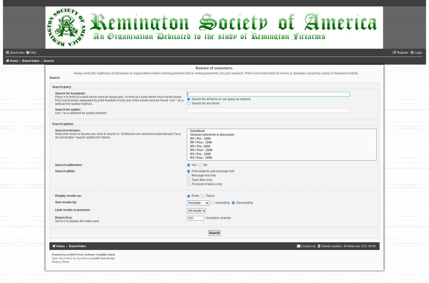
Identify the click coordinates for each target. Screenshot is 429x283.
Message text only (203, 175)
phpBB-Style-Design (103, 258)
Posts (195, 196)
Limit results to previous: (72, 210)
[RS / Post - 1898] (281, 158)
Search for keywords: (70, 93)
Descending (244, 202)
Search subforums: (68, 165)
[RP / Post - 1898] (281, 143)
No (205, 165)
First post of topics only (206, 184)
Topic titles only (201, 180)
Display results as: (68, 196)
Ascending (222, 202)
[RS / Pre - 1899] (281, 154)
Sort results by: (66, 202)
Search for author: (68, 109)
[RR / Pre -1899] (281, 147)
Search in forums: (67, 130)
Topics (209, 196)
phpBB (70, 254)
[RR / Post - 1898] (281, 150)
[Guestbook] (281, 131)
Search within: (65, 171)
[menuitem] (31, 52)
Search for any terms (205, 103)
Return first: (63, 217)
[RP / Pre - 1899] (281, 139)
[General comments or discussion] (281, 135)
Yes (194, 165)
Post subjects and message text (212, 171)
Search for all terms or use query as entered (220, 99)
